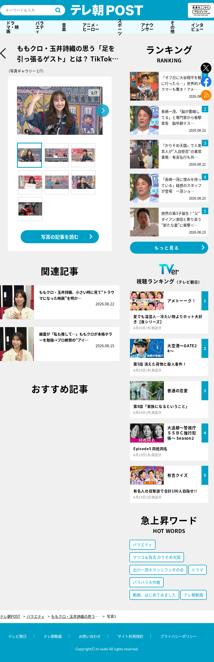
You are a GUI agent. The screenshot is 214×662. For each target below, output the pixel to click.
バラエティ (39, 26)
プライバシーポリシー (178, 636)
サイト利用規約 (130, 636)
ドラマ (197, 569)
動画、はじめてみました (154, 594)
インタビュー (197, 27)
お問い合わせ (90, 636)
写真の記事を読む (60, 236)
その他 (172, 26)
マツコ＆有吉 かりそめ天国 (157, 557)
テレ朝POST (107, 10)
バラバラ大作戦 (146, 582)
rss (206, 95)
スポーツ (120, 26)
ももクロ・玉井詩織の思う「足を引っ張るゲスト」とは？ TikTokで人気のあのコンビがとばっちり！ (78, 616)
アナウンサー (147, 27)
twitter (206, 68)
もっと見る (167, 248)
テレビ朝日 (17, 636)
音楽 (64, 27)
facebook (206, 81)
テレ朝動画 (193, 594)
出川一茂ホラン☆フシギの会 (158, 569)
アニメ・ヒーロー (90, 27)
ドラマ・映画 (12, 26)
